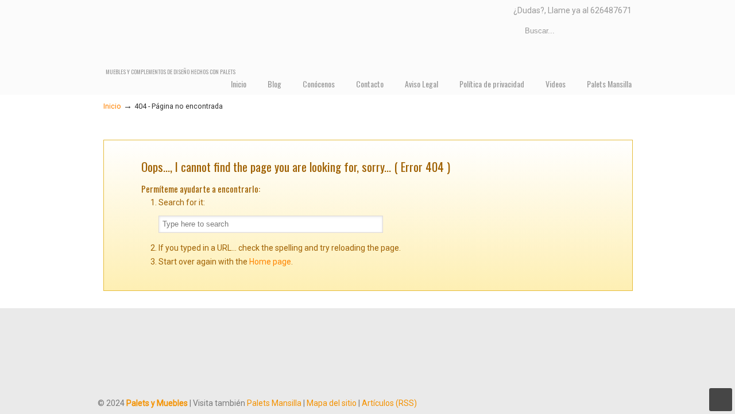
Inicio (112, 106)
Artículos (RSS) (389, 403)
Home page (270, 261)
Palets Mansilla (274, 403)
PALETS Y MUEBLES (226, 34)
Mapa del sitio (332, 403)
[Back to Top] (720, 399)
